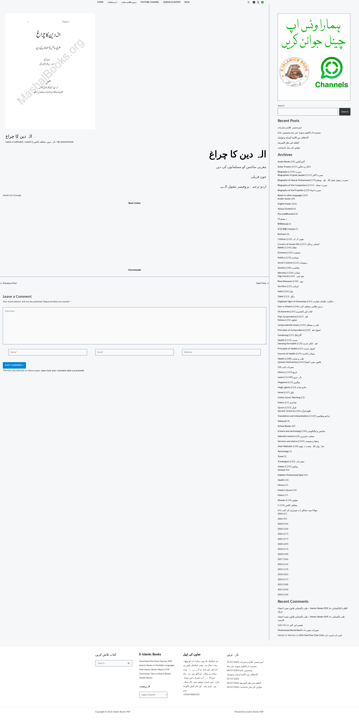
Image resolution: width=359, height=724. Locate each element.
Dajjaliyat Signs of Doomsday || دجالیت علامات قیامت (306, 301)
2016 (280, 564)
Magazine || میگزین (289, 382)
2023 (280, 529)
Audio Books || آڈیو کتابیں (291, 162)
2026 (280, 514)
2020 (280, 544)
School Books (284, 426)
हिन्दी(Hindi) (283, 224)
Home (100, 2)
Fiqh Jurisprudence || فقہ (293, 317)
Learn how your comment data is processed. (62, 370)
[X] (258, 2)
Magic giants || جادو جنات (292, 387)
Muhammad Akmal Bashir (290, 630)
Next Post (262, 283)
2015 (280, 569)
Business (282, 234)
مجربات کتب (288, 367)
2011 (280, 589)
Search (281, 106)
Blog (187, 2)
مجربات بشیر (312, 630)
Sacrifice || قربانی (288, 286)
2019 (280, 549)
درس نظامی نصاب (128, 2)
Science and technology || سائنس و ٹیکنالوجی (301, 431)
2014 (280, 574)
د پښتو (283, 219)
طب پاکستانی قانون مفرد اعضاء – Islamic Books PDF (303, 608)
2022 (280, 534)
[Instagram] (262, 2)
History (281, 485)
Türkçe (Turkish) (285, 209)
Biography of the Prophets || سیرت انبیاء (299, 190)
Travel (280, 456)
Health (281, 480)
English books (284, 204)
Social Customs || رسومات (292, 263)
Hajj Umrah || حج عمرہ (291, 276)
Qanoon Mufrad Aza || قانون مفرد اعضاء (299, 362)
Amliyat (281, 470)
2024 (280, 524)
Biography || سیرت (289, 172)
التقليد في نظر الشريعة (288, 143)
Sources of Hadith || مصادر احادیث (296, 354)
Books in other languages (290, 195)
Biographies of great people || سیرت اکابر (300, 175)
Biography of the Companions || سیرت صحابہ (302, 185)
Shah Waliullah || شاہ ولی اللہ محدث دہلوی (301, 446)
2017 (280, 559)
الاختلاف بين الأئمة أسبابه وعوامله (293, 138)
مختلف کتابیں (39, 142)
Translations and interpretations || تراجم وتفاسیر (304, 416)
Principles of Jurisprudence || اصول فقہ (299, 330)
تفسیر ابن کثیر (296, 625)
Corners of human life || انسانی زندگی (298, 244)
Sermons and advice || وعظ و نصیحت (298, 441)
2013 (280, 579)
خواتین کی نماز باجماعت (289, 148)
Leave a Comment (14, 142)
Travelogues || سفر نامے (291, 461)
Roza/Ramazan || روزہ (290, 281)
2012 (280, 584)
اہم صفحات (112, 2)
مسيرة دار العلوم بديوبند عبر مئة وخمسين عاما (299, 133)
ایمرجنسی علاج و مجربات (290, 127)
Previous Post (8, 283)
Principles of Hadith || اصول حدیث (296, 349)
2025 (280, 519)
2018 (280, 554)
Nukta (281, 495)
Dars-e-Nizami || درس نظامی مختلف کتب (300, 306)
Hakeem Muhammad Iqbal (290, 475)
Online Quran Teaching (289, 397)
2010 (280, 594)
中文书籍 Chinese (286, 229)
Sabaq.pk (282, 421)
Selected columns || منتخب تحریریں (296, 436)
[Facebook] (254, 2)
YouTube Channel (149, 2)
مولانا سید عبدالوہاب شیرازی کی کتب (299, 510)
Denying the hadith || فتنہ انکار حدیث (297, 343)
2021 (280, 539)
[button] (248, 2)
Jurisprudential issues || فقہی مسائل (298, 325)
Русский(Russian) (286, 214)
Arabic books (284, 199)
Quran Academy (172, 2)
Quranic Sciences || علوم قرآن (294, 411)
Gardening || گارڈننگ (290, 335)
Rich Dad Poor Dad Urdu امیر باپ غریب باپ (320, 635)
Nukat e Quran (285, 490)
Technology (283, 451)
